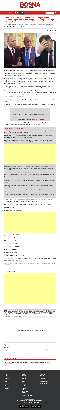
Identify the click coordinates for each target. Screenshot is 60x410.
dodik (10, 271)
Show (23, 382)
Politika (21, 12)
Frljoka (24, 389)
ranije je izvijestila (16, 199)
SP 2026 (24, 392)
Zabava (24, 388)
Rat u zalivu (7, 372)
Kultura (24, 375)
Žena (23, 385)
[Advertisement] (30, 154)
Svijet (6, 385)
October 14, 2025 (39, 119)
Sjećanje (24, 374)
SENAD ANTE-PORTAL (27, 394)
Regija (6, 382)
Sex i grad (24, 384)
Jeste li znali (25, 372)
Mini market (7, 388)
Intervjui (7, 377)
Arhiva (41, 372)
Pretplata (42, 375)
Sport (6, 381)
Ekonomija (7, 379)
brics (14, 271)
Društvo (6, 387)
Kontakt (41, 377)
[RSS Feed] (40, 384)
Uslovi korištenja (44, 379)
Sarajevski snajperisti (27, 395)
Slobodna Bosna (30, 402)
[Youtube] (46, 384)
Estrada (24, 387)
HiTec (23, 379)
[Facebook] (42, 384)
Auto (23, 381)
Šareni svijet (25, 391)
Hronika (7, 378)
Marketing (42, 374)
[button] (55, 34)
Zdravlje (24, 377)
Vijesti (16, 12)
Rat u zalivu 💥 (8, 12)
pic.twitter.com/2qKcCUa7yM (30, 116)
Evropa (6, 384)
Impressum (42, 378)
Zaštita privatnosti (44, 381)
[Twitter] (44, 384)
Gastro (24, 378)
